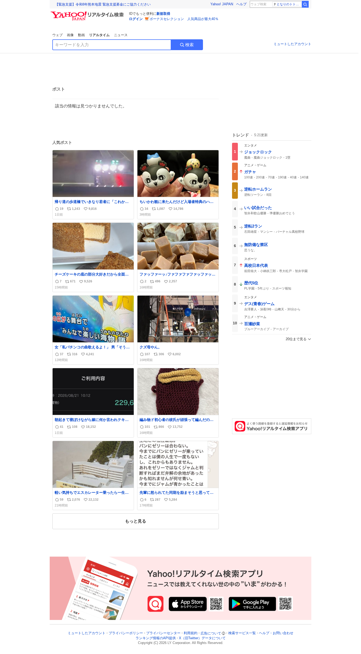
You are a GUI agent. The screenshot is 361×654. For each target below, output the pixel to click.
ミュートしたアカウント (292, 44)
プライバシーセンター (163, 633)
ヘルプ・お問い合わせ (276, 633)
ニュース (121, 35)
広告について (211, 633)
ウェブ (57, 35)
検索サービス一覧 (242, 633)
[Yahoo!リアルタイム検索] (88, 12)
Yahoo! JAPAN (221, 4)
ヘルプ (241, 4)
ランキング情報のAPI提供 (156, 638)
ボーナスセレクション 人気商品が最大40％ (184, 19)
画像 (70, 35)
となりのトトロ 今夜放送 (289, 4)
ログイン (136, 19)
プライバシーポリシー (126, 633)
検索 (189, 44)
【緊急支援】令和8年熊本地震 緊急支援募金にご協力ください (103, 4)
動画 (81, 35)
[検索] (305, 4)
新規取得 (163, 14)
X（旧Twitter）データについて (202, 638)
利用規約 (190, 633)
